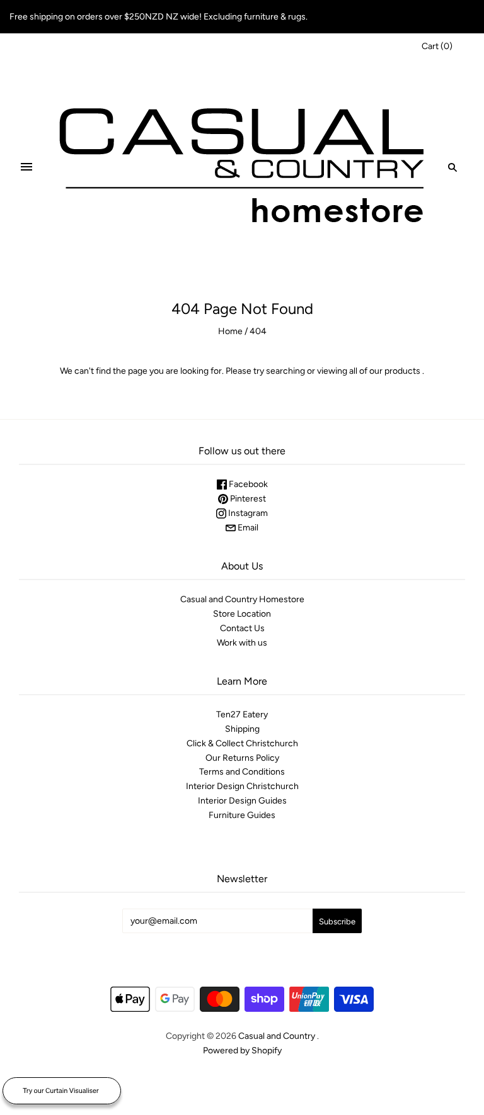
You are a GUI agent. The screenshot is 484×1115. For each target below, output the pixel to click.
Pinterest (247, 498)
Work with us (242, 642)
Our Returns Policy (242, 758)
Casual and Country (276, 1036)
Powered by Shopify (242, 1050)
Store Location (242, 613)
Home (230, 331)
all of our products (384, 371)
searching (285, 371)
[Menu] (26, 167)
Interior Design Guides (242, 800)
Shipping (242, 729)
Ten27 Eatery (242, 714)
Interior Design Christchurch (242, 786)
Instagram (247, 513)
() (437, 46)
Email (247, 527)
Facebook (247, 484)
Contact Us (242, 628)
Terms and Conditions (242, 771)
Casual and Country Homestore (242, 599)
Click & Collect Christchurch (242, 743)
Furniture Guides (242, 815)
